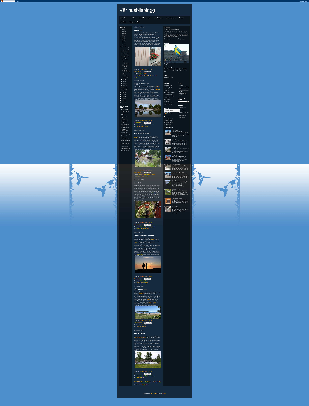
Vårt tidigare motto (144, 18)
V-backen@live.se (168, 77)
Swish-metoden (152, 302)
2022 (123, 31)
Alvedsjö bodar (139, 254)
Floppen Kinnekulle (141, 84)
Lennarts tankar (124, 132)
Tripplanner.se (182, 115)
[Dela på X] (147, 71)
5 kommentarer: (138, 122)
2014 (123, 92)
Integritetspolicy (134, 22)
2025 (123, 29)
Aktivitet (140, 73)
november (125, 50)
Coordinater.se (182, 107)
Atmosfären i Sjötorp (142, 133)
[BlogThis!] (146, 71)
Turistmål (167, 126)
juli (123, 58)
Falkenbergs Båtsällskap (178, 172)
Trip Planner (182, 91)
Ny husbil (174, 180)
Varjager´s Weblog (125, 148)
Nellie (166, 99)
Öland (152, 239)
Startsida (123, 18)
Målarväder (138, 30)
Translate (169, 113)
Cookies (123, 22)
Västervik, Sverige (141, 326)
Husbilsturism (158, 18)
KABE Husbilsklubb (183, 90)
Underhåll (167, 104)
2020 (123, 36)
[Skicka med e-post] (144, 71)
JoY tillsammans (125, 127)
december (125, 47)
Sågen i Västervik (140, 289)
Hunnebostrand (175, 130)
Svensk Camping (169, 122)
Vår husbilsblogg (137, 10)
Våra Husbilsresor (125, 150)
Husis (122, 122)
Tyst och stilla (139, 333)
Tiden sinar (174, 155)
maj (124, 81)
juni (124, 79)
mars (124, 85)
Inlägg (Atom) (145, 384)
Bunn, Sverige (140, 377)
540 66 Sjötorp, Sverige (142, 126)
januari (124, 89)
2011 (123, 98)
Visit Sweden (182, 117)
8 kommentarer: (138, 278)
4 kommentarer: (138, 71)
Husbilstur (152, 125)
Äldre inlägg (157, 381)
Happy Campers (125, 111)
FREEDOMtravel (125, 109)
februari (125, 87)
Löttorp (135, 242)
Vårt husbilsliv (124, 152)
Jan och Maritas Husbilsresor (125, 125)
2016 (123, 44)
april (124, 83)
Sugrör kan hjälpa (176, 164)
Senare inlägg (138, 381)
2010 (123, 100)
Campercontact (169, 119)
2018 (123, 40)
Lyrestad (137, 183)
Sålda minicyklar (176, 189)
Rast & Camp (168, 120)
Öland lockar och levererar (144, 235)
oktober (125, 52)
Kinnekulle (157, 89)
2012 (123, 96)
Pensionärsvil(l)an (125, 138)
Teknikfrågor (168, 103)
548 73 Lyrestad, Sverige (143, 228)
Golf (166, 90)
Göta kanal (181, 109)
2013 (123, 94)
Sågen (148, 299)
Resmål (181, 18)
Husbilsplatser (170, 18)
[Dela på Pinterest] (150, 71)
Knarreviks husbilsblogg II (124, 130)
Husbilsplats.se (182, 110)
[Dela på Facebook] (149, 71)
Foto (166, 88)
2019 (123, 38)
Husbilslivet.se (124, 121)
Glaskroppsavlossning (177, 198)
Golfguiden (181, 85)
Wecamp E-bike (175, 147)
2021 (123, 33)
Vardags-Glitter (124, 146)
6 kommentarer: (138, 224)
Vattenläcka (175, 206)
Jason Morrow (153, 393)
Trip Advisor (168, 124)
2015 (123, 46)
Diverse (145, 73)
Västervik (141, 293)
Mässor (167, 97)
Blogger (164, 393)
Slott (166, 101)
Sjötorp (157, 86)
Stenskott (174, 139)
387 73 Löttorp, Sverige (142, 282)
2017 (123, 42)
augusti (125, 56)
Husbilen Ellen (124, 119)
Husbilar (132, 18)
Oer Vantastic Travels (124, 136)
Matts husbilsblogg (125, 134)
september (125, 54)
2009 (123, 102)
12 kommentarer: (138, 322)
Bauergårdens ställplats (140, 337)
